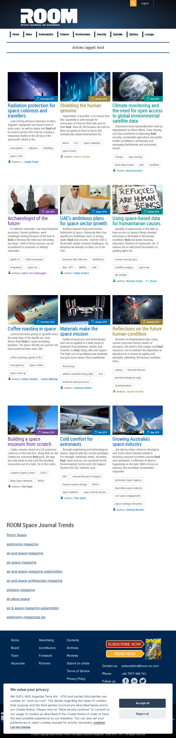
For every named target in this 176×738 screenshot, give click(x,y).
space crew (16, 156)
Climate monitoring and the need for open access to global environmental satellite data (137, 113)
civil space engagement (127, 496)
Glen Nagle (26, 486)
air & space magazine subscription (33, 607)
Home (15, 34)
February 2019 (153, 321)
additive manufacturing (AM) (77, 374)
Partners (44, 663)
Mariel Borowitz (134, 170)
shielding (48, 148)
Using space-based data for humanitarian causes (136, 221)
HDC (64, 476)
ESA (101, 374)
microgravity (17, 365)
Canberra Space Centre (22, 473)
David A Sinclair (82, 156)
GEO (141, 165)
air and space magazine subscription (34, 571)
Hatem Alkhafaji (49, 379)
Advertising (46, 640)
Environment (83, 34)
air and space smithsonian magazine (34, 580)
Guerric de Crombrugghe (33, 273)
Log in (145, 3)
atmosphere (16, 148)
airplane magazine (21, 589)
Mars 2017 (68, 267)
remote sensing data (126, 259)
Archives (72, 647)
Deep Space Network (21, 481)
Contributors (47, 647)
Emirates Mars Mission (74, 259)
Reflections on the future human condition (137, 331)
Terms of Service (78, 671)
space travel (69, 151)
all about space (18, 598)
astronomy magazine (22, 544)
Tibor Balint (80, 498)
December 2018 (47, 321)
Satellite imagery (124, 267)
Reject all (142, 713)
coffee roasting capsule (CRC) (26, 357)
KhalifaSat (98, 259)
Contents (73, 640)
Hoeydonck (16, 267)
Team (15, 655)
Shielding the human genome (80, 108)
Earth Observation (124, 165)
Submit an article (78, 663)
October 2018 (153, 211)
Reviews (72, 655)
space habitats (70, 492)
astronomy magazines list (26, 616)
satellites (154, 165)
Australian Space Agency (128, 480)
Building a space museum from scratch (30, 441)
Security (101, 34)
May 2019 (102, 432)
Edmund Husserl (136, 370)
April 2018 (154, 98)
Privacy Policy (76, 678)
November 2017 (47, 98)
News (29, 34)
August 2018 (101, 211)
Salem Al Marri (81, 273)
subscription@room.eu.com (140, 666)
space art (32, 267)
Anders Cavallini (29, 379)
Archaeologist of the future (28, 221)
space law (144, 267)
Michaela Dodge (134, 281)
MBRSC (83, 267)
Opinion (133, 34)
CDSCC (44, 473)
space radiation (92, 143)
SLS (76, 143)
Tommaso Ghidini (83, 387)
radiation (33, 148)
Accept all (142, 703)
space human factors (95, 492)
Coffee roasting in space (32, 328)
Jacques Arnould (134, 391)
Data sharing (135, 157)
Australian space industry (128, 488)
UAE (94, 267)
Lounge (149, 34)
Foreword (45, 655)
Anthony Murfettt (135, 509)
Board (15, 647)
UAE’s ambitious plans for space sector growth (83, 221)
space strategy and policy (129, 504)
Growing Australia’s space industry (131, 441)
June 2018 (49, 211)
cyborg (118, 370)
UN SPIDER (121, 275)
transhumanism (123, 385)
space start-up (18, 373)
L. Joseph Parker (30, 161)
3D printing (68, 366)
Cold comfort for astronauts (76, 441)
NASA (65, 143)
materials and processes (75, 382)
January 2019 (101, 321)
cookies (98, 722)
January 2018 (101, 98)
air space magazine (21, 562)
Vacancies (18, 663)
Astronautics (46, 34)
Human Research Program (87, 476)
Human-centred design (74, 484)
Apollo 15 (15, 259)
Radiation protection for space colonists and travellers (31, 110)
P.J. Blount (151, 281)
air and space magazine (25, 553)
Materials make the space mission (79, 331)
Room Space (17, 534)
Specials (118, 34)
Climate (119, 157)
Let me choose (20, 727)
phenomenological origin (128, 377)
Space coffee (36, 365)
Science (64, 34)
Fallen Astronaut (34, 259)
